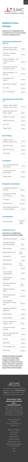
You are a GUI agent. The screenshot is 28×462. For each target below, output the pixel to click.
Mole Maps (14, 432)
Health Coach (14, 439)
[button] (26, 2)
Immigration (14, 437)
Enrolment (14, 434)
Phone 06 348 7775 (14, 420)
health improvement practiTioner (14, 445)
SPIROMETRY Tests (14, 442)
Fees (14, 448)
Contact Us (14, 426)
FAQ (14, 451)
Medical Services (14, 430)
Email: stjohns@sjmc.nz (14, 424)
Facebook (14, 422)
